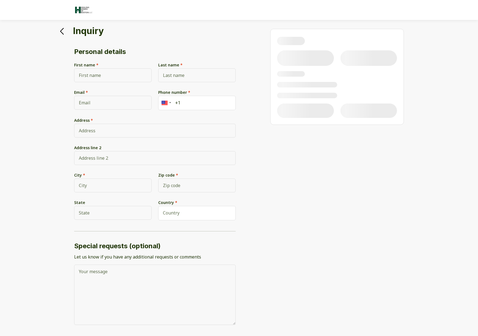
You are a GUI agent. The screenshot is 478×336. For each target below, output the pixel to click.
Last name (168, 65)
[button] (165, 103)
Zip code (166, 175)
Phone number (172, 92)
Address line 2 (87, 147)
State (79, 202)
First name (84, 65)
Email (79, 92)
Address (82, 120)
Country (166, 202)
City (78, 175)
